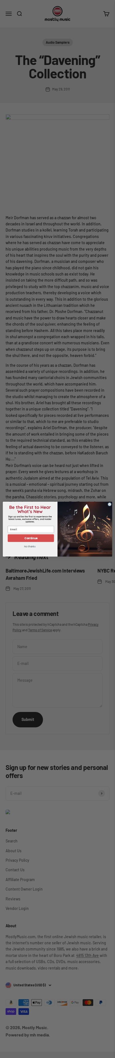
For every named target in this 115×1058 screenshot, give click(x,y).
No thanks (29, 546)
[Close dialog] (109, 504)
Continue (31, 538)
